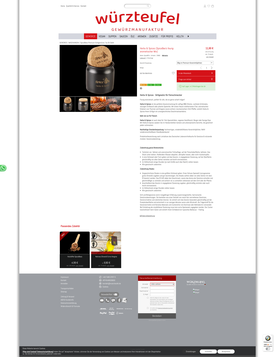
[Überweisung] (120, 309)
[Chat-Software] (113, 300)
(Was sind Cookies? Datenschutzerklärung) (38, 351)
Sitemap (64, 291)
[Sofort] (120, 313)
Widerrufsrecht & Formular (70, 306)
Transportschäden (67, 288)
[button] (188, 36)
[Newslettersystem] (124, 300)
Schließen (208, 351)
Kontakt (83, 6)
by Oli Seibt (110, 42)
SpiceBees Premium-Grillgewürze (92, 42)
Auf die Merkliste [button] (146, 73)
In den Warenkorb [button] (185, 73)
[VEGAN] (102, 36)
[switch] (268, 349)
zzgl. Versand (79, 266)
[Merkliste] (208, 6)
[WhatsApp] (107, 300)
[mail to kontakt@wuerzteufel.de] (102, 300)
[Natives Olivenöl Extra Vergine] (106, 261)
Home (63, 6)
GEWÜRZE (63, 42)
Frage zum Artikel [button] (185, 79)
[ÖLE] (132, 36)
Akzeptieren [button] (226, 351)
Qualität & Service (72, 6)
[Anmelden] (204, 6)
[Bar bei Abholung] (112, 309)
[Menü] (271, 335)
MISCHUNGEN (74, 42)
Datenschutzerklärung (68, 303)
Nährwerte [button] (165, 55)
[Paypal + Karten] (112, 313)
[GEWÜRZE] (90, 36)
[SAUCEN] (123, 36)
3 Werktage (146, 58)
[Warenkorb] (212, 6)
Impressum (65, 277)
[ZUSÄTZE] (154, 36)
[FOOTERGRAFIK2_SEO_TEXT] (196, 279)
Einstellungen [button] (191, 351)
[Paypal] (103, 313)
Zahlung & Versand (67, 296)
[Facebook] (119, 300)
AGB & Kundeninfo (67, 300)
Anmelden (64, 283)
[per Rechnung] (128, 309)
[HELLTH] (180, 36)
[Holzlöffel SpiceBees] (75, 261)
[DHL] (103, 309)
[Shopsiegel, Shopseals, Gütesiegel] (196, 289)
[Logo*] (137, 12)
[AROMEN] (142, 36)
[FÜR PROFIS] (167, 36)
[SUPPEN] (112, 36)
